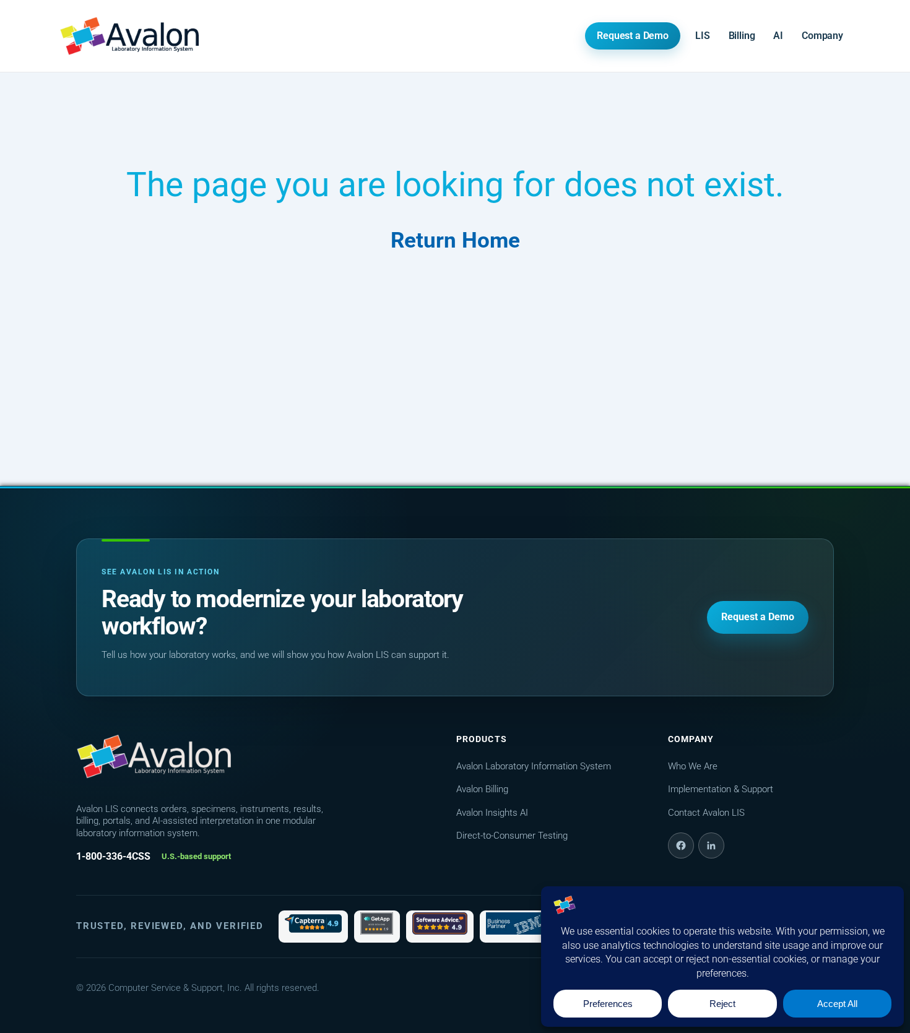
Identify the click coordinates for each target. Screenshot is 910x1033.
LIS (702, 35)
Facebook (681, 845)
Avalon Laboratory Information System (533, 766)
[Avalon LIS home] (153, 756)
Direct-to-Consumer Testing (512, 835)
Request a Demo (633, 35)
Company (822, 35)
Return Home (455, 240)
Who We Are (692, 766)
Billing (742, 35)
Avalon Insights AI (492, 812)
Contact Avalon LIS (706, 812)
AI (778, 35)
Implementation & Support (720, 789)
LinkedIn (711, 845)
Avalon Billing (482, 789)
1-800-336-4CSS (113, 856)
